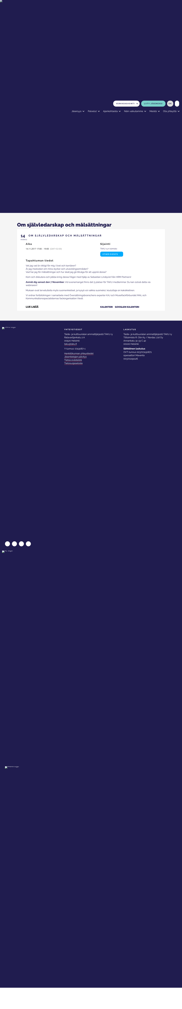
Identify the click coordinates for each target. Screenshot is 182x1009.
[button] (137, 104)
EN (170, 104)
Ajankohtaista (110, 111)
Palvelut (92, 111)
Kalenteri (106, 307)
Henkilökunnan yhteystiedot (79, 353)
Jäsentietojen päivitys (75, 356)
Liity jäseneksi (153, 104)
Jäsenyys (76, 111)
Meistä (153, 111)
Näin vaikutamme (133, 111)
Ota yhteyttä (169, 111)
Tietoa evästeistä (73, 360)
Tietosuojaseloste (73, 363)
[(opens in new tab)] (15, 657)
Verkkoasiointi (125, 104)
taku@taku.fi (70, 344)
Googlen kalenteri (127, 307)
